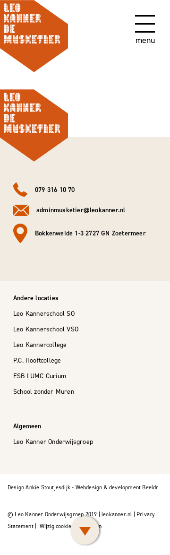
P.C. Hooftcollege (37, 360)
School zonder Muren (43, 391)
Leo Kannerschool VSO (45, 329)
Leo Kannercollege (40, 344)
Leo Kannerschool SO (44, 313)
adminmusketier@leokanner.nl (80, 210)
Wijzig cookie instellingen (71, 526)
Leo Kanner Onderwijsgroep (53, 441)
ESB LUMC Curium (39, 376)
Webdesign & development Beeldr (117, 487)
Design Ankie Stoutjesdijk (39, 487)
